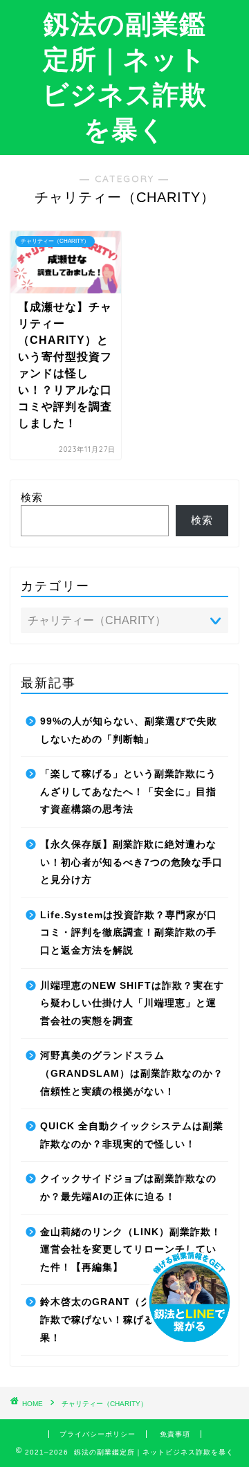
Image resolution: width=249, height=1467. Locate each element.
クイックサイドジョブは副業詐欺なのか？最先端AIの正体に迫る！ (128, 1188)
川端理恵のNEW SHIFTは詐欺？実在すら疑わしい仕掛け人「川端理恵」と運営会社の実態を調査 (132, 1003)
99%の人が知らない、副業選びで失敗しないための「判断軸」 (128, 730)
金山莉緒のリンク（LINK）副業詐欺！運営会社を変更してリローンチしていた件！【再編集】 (130, 1250)
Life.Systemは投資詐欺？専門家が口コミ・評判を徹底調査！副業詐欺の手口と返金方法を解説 (128, 933)
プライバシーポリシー (97, 1434)
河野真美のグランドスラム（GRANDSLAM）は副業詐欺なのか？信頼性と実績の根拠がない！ (131, 1073)
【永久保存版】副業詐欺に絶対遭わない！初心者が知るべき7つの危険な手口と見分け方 (131, 862)
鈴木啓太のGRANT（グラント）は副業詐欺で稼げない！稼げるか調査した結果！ (131, 1319)
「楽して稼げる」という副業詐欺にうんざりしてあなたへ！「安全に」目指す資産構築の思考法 (128, 791)
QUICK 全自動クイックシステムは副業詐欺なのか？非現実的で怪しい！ (131, 1135)
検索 (32, 497)
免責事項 (175, 1434)
